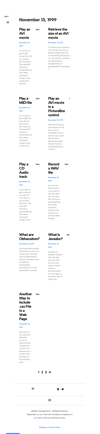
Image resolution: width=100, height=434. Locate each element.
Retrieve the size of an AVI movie (58, 33)
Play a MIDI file (25, 100)
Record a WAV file (53, 168)
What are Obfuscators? (29, 236)
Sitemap (42, 427)
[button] (8, 22)
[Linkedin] (58, 389)
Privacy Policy (54, 427)
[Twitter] (63, 389)
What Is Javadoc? (55, 236)
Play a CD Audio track (23, 170)
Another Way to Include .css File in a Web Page (25, 306)
